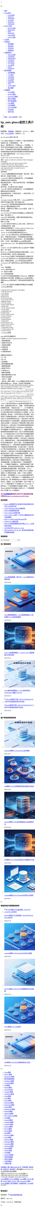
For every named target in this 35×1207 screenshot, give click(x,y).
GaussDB (10, 80)
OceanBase (11, 79)
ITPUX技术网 (12, 107)
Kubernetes (11, 68)
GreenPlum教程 (9, 1083)
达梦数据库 (11, 72)
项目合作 (6, 1169)
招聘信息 (11, 50)
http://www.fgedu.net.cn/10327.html (18, 496)
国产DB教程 (12, 99)
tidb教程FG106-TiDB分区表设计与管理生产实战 (19, 860)
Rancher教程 (8, 1131)
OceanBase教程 (9, 1144)
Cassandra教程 (8, 1092)
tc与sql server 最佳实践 (11, 521)
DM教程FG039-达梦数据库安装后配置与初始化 (19, 786)
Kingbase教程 (8, 1126)
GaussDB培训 (8, 1089)
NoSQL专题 (11, 37)
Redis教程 (7, 1133)
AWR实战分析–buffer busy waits (14, 528)
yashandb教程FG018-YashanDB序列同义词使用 (18, 895)
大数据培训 (7, 52)
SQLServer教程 (9, 1135)
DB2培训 (11, 20)
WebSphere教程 (9, 1142)
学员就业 (7, 42)
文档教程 (7, 90)
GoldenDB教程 (8, 1122)
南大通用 (11, 88)
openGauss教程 (8, 1146)
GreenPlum (11, 56)
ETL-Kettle (11, 63)
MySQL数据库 (14, 1179)
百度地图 (25, 1167)
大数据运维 (22, 1183)
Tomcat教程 (7, 1137)
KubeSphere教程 (9, 1105)
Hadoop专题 (11, 55)
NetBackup (11, 24)
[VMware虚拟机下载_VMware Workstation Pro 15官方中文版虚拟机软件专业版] (19, 701)
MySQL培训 (8, 26)
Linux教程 (11, 103)
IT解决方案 (7, 1163)
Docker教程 (7, 1100)
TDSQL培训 (12, 85)
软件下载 (11, 112)
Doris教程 (7, 1118)
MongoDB (11, 33)
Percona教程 (8, 1129)
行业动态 (11, 109)
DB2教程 (7, 1085)
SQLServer (11, 22)
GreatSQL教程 (8, 1124)
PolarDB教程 (8, 1148)
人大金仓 (11, 75)
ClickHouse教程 (9, 1094)
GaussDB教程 (8, 1120)
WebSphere (11, 18)
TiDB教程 (7, 1152)
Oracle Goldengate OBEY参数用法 (14, 508)
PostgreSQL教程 (13, 96)
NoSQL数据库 (5, 1183)
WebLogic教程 (8, 1139)
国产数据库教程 (9, 1079)
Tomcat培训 (11, 35)
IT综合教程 (11, 105)
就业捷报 (11, 44)
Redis (9, 31)
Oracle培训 (7, 13)
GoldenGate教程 (9, 1081)
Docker (10, 67)
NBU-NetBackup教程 (10, 1116)
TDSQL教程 (8, 1150)
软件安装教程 (12, 101)
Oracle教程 (11, 92)
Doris (9, 83)
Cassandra (11, 61)
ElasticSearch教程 (9, 1109)
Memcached (11, 30)
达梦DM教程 (8, 1159)
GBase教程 (7, 1096)
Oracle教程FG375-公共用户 (12, 1027)
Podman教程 (8, 1107)
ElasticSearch (12, 58)
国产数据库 (7, 70)
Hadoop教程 (8, 1087)
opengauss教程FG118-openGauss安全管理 (17, 750)
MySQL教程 (12, 94)
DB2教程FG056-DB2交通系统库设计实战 (17, 1062)
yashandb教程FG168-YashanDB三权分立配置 (18, 953)
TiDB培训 (11, 77)
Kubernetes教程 (9, 1103)
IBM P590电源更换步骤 (11, 510)
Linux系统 (11, 65)
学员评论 (11, 48)
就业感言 (11, 46)
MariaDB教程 (8, 1111)
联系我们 (13, 1169)
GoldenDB (11, 82)
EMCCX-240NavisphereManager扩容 (15, 519)
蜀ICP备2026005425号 (14, 1167)
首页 (5, 11)
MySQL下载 (15, 1181)
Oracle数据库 (5, 1179)
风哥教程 (11, 131)
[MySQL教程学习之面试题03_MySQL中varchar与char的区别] (19, 912)
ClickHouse (11, 60)
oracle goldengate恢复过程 (12, 513)
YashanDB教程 (8, 1155)
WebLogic (11, 17)
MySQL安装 (7, 1181)
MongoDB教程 (8, 1113)
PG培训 (6, 39)
